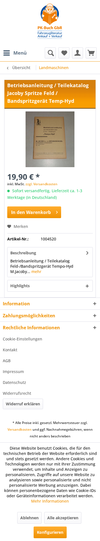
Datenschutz (14, 382)
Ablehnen (29, 517)
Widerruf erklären (23, 403)
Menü (20, 53)
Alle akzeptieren (62, 517)
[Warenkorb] (91, 53)
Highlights (20, 285)
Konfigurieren (50, 532)
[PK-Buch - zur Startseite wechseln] (50, 24)
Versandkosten (20, 429)
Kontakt (10, 349)
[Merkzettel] (63, 53)
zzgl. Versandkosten (42, 184)
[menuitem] (14, 53)
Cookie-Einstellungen (22, 339)
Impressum (13, 371)
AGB (7, 360)
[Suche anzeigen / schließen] (50, 53)
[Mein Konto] (77, 53)
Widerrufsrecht (17, 393)
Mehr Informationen (50, 501)
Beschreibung (23, 252)
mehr (35, 271)
